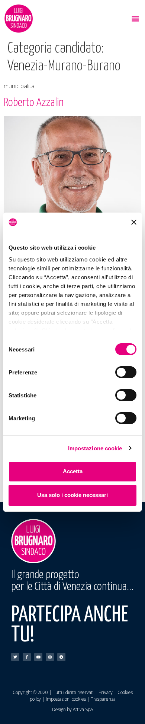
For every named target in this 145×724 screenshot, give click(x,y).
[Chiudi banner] (133, 222)
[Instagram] (50, 657)
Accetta (73, 471)
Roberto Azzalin (34, 102)
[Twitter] (15, 657)
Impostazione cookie (95, 448)
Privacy (106, 692)
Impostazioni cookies (66, 699)
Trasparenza (103, 699)
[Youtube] (38, 657)
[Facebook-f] (27, 657)
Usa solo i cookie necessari (72, 495)
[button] (135, 19)
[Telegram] (61, 657)
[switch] (125, 372)
